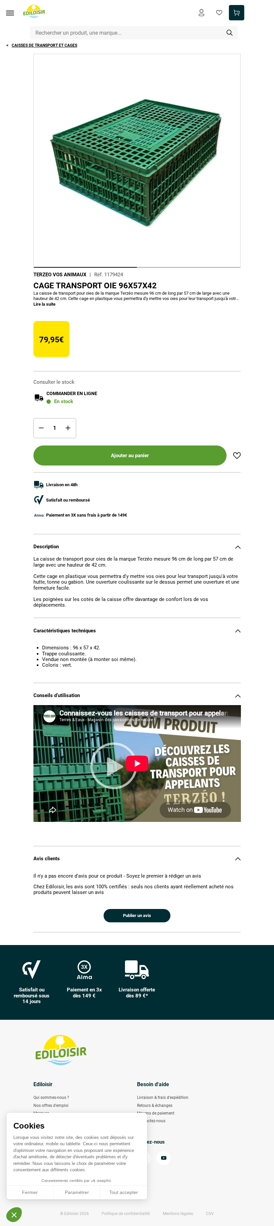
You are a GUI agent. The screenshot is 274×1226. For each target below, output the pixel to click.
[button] (14, 1215)
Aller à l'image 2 (188, 267)
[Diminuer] (41, 428)
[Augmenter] (68, 428)
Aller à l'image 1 (85, 267)
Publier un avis (137, 915)
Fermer (30, 1192)
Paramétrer (77, 1192)
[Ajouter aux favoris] (237, 455)
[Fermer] (238, 547)
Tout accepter (123, 1192)
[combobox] (134, 32)
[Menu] (12, 13)
